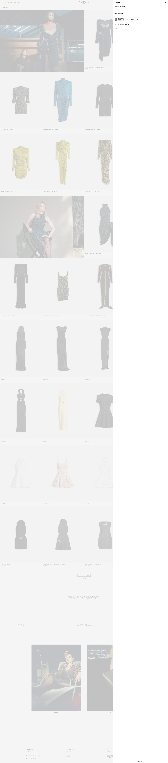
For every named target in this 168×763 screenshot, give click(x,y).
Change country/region (119, 13)
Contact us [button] (116, 28)
